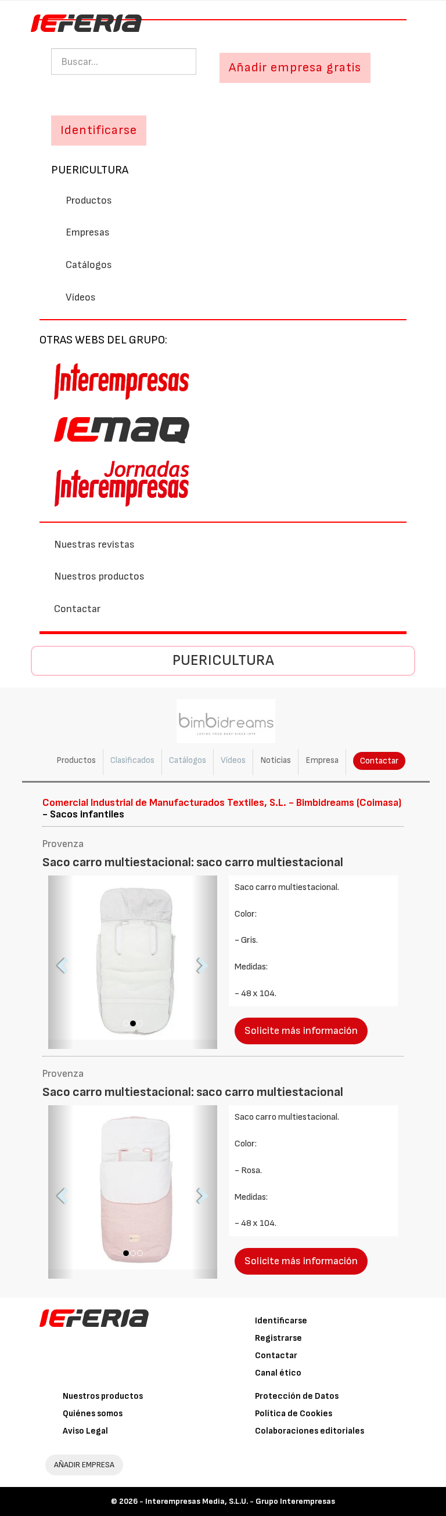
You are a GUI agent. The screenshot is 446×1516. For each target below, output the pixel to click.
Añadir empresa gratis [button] (295, 67)
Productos (89, 200)
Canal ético (278, 1372)
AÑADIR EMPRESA (84, 1465)
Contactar (77, 609)
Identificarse (281, 1320)
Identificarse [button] (98, 130)
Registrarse (278, 1338)
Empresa (322, 760)
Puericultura (89, 170)
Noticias (275, 760)
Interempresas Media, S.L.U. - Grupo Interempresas (240, 1501)
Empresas (88, 232)
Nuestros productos (99, 576)
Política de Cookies (293, 1413)
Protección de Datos (297, 1396)
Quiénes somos (93, 1413)
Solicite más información (301, 1031)
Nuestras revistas (94, 544)
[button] (61, 962)
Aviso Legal (85, 1431)
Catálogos (89, 265)
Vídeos (81, 297)
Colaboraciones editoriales (309, 1431)
